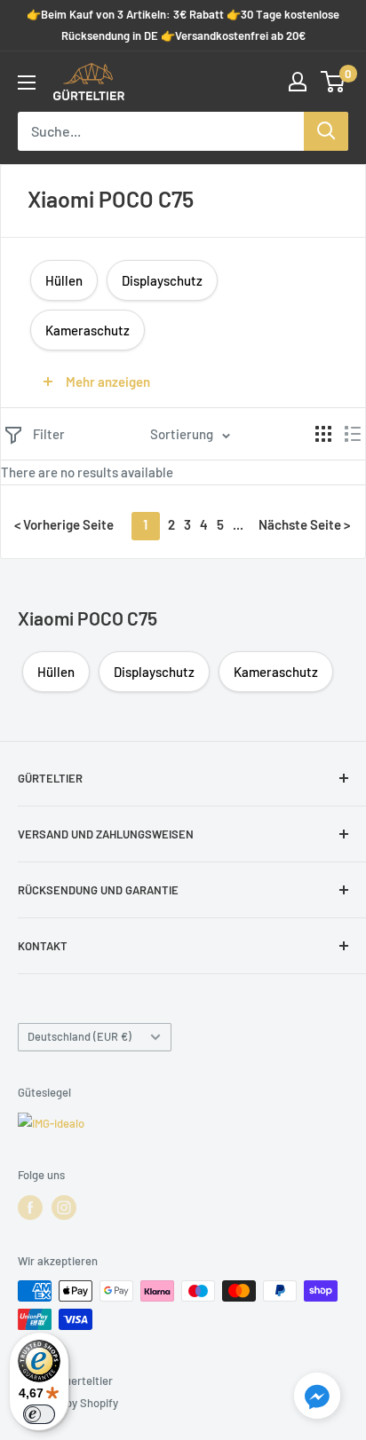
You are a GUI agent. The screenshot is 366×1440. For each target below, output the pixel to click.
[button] (317, 1399)
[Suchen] (326, 131)
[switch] (39, 1414)
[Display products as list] (353, 434)
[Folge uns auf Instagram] (64, 1207)
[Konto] (297, 81)
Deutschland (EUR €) (79, 1036)
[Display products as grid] (323, 434)
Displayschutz (162, 280)
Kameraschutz (87, 330)
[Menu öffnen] (27, 82)
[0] (333, 81)
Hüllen (64, 280)
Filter (49, 434)
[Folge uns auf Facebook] (30, 1207)
